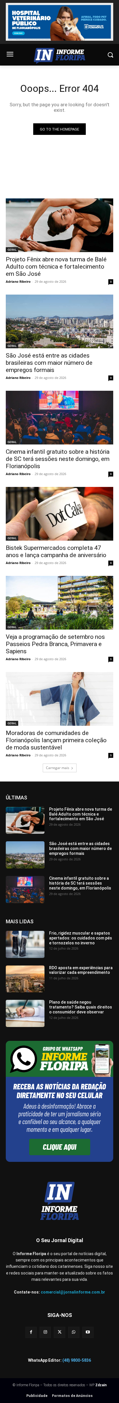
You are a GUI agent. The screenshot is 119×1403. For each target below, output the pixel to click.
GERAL (12, 250)
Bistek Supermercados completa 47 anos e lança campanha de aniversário (56, 551)
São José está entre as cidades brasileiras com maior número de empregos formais (49, 362)
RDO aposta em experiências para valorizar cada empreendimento (81, 970)
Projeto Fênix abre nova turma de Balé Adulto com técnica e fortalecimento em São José (56, 266)
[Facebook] (31, 1332)
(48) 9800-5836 (76, 1360)
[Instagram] (45, 1332)
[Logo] (59, 56)
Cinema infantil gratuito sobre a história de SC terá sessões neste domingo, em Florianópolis (57, 459)
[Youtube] (88, 1332)
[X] (59, 1332)
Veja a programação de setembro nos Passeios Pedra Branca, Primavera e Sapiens (55, 644)
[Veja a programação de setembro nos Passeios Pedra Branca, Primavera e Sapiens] (59, 603)
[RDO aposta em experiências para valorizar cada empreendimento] (25, 979)
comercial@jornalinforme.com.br (73, 1292)
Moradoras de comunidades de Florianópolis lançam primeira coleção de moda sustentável (56, 740)
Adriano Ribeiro (18, 281)
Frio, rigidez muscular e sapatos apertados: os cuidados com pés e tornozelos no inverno (80, 938)
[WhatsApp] (73, 1332)
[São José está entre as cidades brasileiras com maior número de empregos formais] (59, 321)
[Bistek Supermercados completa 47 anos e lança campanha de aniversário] (59, 514)
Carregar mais (57, 767)
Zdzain (101, 1385)
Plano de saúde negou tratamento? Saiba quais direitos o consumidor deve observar (80, 1007)
